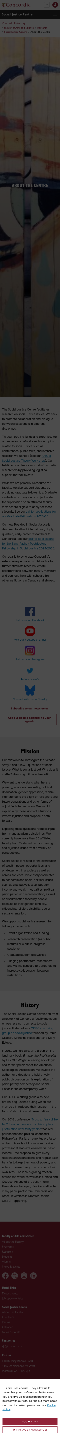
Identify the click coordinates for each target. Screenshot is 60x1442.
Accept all (30, 1421)
